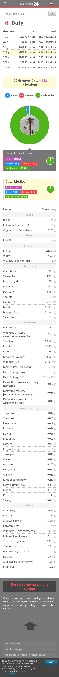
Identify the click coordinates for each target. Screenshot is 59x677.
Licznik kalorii (13, 643)
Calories (29, 4)
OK (51, 662)
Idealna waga (13, 649)
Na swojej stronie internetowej (25, 655)
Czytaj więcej (8, 673)
